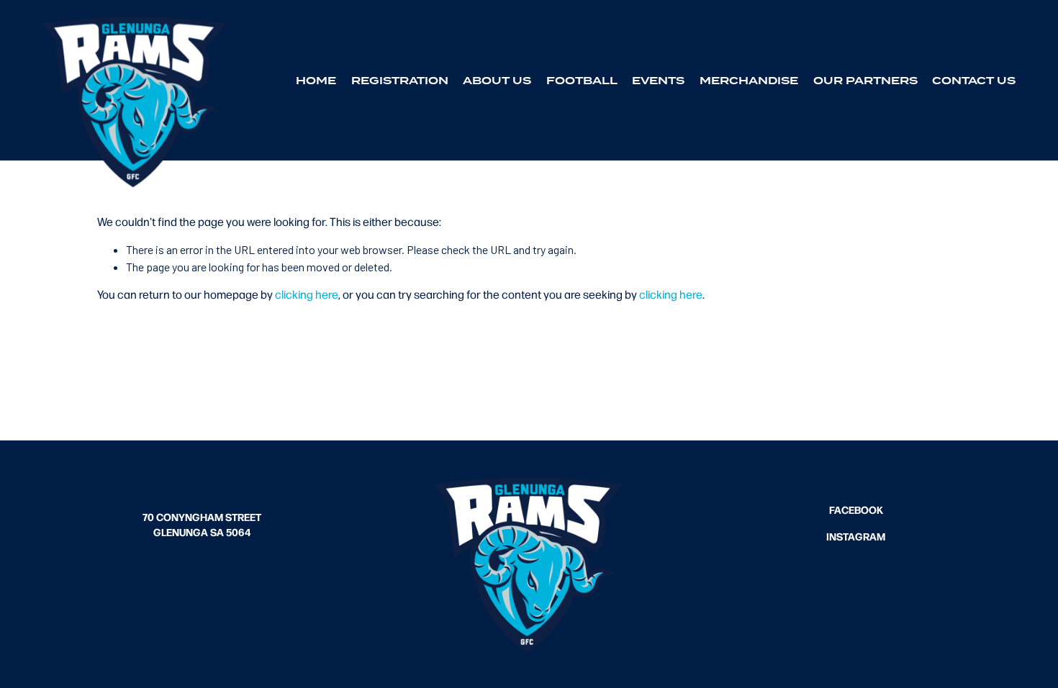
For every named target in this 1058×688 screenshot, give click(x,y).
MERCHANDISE (749, 80)
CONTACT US (974, 80)
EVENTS (658, 80)
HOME (316, 80)
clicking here (306, 294)
